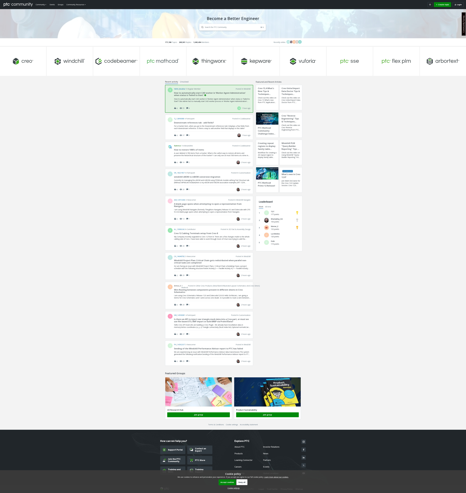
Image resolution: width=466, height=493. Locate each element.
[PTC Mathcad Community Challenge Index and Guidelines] (267, 125)
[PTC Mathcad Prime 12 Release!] (267, 180)
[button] (233, 488)
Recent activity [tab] (171, 81)
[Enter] (201, 27)
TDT (272, 211)
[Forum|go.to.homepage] (18, 4)
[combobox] (232, 27)
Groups (60, 4)
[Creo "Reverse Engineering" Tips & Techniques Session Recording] (290, 125)
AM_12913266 (179, 200)
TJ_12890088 (179, 119)
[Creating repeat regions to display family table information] (267, 152)
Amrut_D (177, 286)
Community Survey (463, 24)
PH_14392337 (179, 344)
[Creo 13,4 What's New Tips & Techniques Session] (267, 97)
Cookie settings (232, 424)
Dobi (273, 241)
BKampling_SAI (277, 219)
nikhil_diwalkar (179, 89)
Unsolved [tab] (184, 81)
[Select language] (430, 4)
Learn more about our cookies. (276, 477)
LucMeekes (275, 234)
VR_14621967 (179, 173)
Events (52, 4)
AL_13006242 (179, 229)
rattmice (177, 146)
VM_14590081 (179, 315)
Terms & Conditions (216, 424)
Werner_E (274, 226)
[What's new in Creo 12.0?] (290, 180)
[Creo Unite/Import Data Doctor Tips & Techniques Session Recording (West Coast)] (290, 97)
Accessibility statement (249, 424)
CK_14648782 (179, 256)
